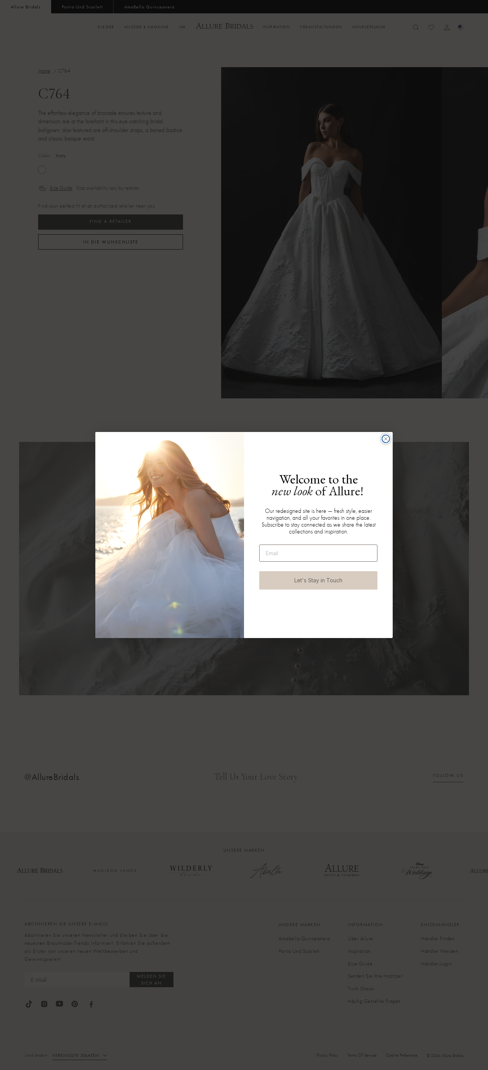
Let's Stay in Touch (318, 580)
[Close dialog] (386, 439)
